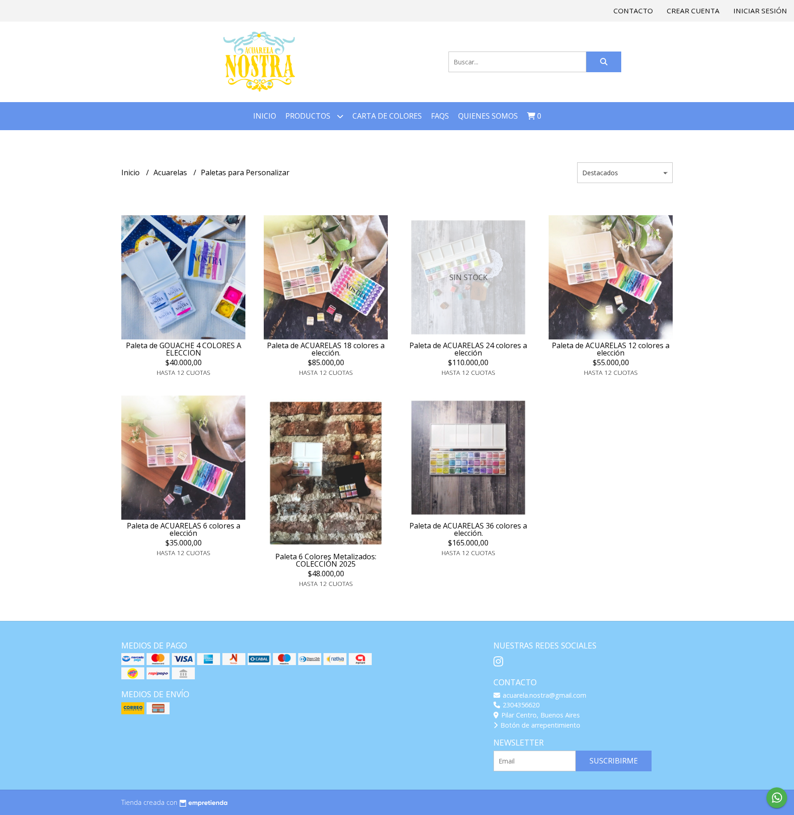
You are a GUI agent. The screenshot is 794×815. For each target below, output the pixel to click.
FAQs (440, 116)
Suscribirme (614, 761)
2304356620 (520, 704)
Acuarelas (171, 172)
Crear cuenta (693, 10)
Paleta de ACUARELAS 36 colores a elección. (468, 529)
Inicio (264, 116)
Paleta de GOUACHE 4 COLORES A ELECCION (183, 349)
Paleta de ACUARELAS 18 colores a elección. (326, 349)
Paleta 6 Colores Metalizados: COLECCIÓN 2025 (325, 560)
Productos (308, 116)
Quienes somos (488, 116)
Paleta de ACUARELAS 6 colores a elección (183, 529)
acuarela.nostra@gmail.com (543, 695)
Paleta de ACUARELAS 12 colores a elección (610, 349)
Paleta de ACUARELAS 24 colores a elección (468, 349)
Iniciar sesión (760, 10)
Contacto (633, 10)
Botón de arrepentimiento (539, 725)
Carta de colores (387, 116)
